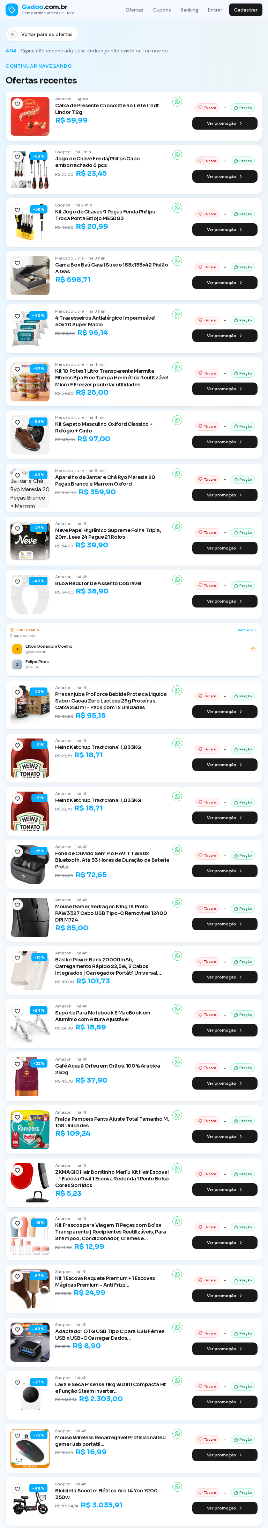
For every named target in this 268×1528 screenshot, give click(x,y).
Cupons (162, 10)
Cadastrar (246, 10)
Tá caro (210, 107)
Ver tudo (245, 630)
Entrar (215, 10)
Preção (245, 107)
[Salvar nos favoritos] (17, 103)
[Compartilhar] (177, 102)
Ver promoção (221, 123)
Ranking (189, 10)
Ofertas (134, 10)
